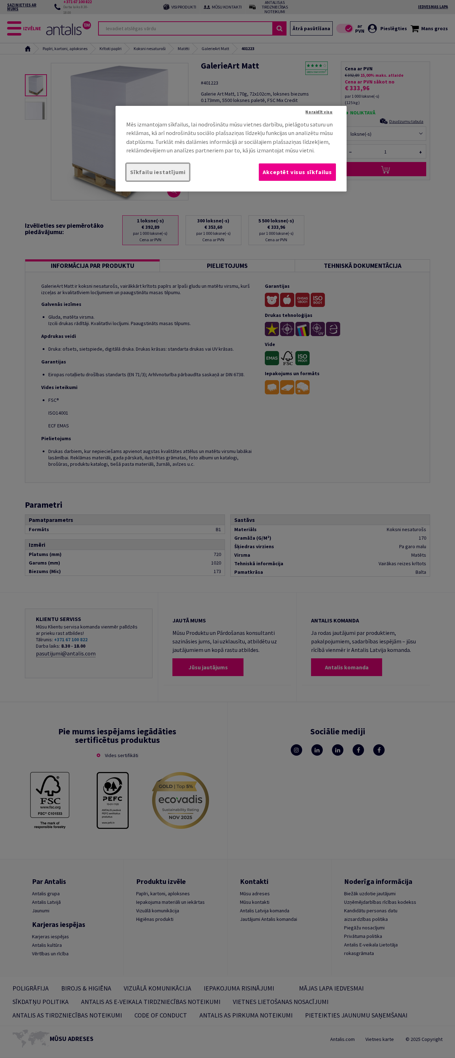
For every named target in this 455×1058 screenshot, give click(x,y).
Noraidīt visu (318, 111)
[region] (231, 148)
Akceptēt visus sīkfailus (297, 172)
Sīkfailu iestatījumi (158, 172)
